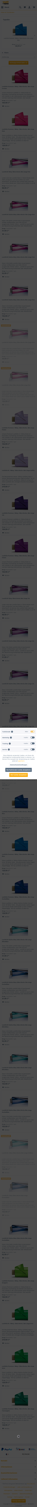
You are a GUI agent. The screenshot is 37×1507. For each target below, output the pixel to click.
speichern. (21, 761)
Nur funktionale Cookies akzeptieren (18, 770)
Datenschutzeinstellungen (18, 765)
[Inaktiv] (32, 737)
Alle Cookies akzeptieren (18, 775)
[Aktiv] (32, 732)
